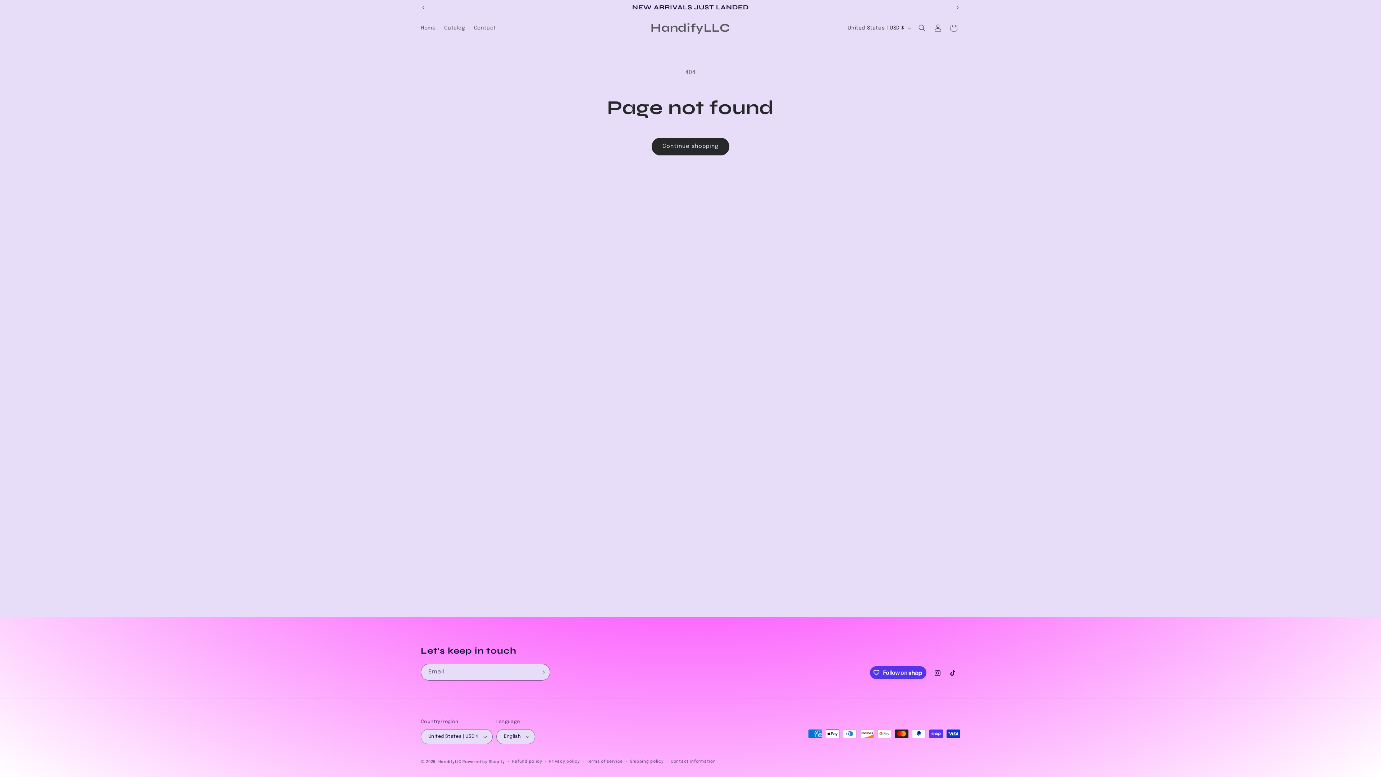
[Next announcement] (958, 7)
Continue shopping (690, 146)
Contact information (693, 761)
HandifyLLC (449, 762)
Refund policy (527, 761)
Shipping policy (647, 761)
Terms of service (605, 761)
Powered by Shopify (483, 762)
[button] (922, 28)
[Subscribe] (542, 672)
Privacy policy (564, 761)
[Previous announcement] (423, 7)
